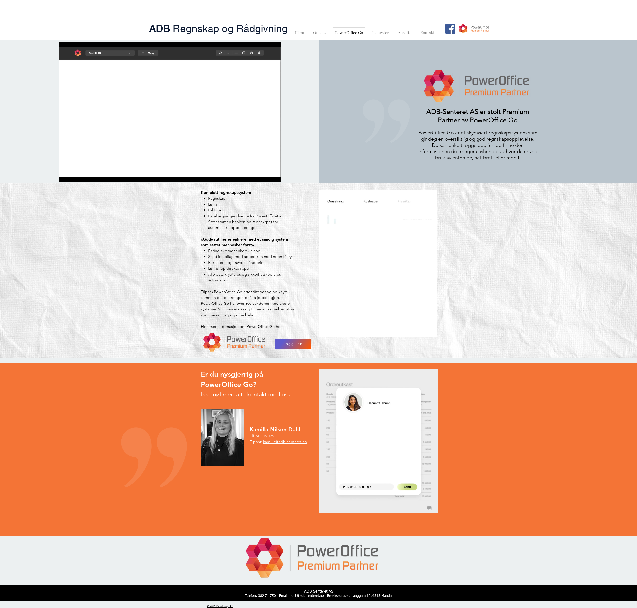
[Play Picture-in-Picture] (265, 175)
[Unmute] (73, 175)
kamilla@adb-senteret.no (285, 441)
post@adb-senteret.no (307, 596)
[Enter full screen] (274, 175)
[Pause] (65, 175)
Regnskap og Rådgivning (218, 28)
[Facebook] (450, 29)
